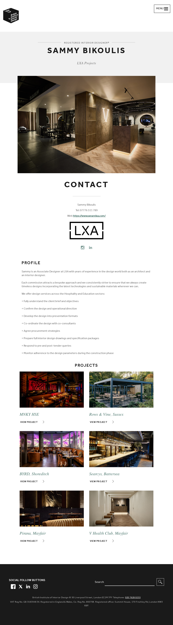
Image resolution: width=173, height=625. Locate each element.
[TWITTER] (20, 586)
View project (29, 422)
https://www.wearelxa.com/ (89, 216)
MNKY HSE (29, 414)
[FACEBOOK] (12, 586)
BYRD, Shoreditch (34, 473)
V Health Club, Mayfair (108, 533)
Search (99, 582)
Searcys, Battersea (104, 473)
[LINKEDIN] (27, 586)
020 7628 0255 (133, 598)
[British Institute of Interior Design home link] (11, 20)
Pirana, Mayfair (33, 533)
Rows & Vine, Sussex (106, 414)
